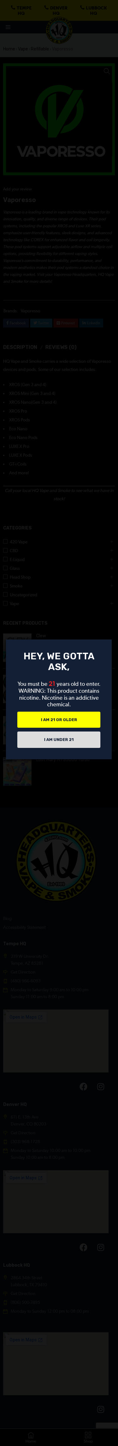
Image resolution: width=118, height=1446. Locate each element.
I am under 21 (59, 739)
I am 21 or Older (59, 719)
